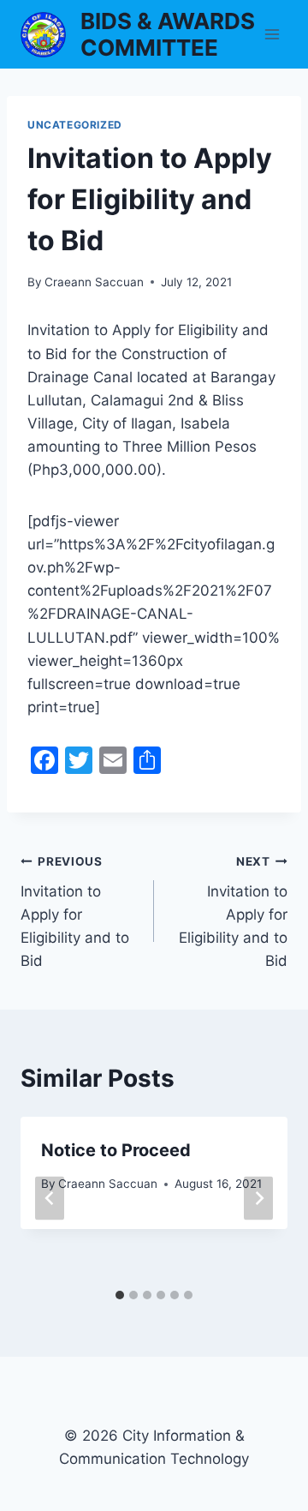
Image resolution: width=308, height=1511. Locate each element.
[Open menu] (271, 34)
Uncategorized (74, 124)
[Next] (258, 1198)
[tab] (120, 1295)
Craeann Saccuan (94, 282)
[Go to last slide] (49, 1198)
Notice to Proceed (116, 1150)
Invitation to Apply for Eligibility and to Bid (75, 911)
